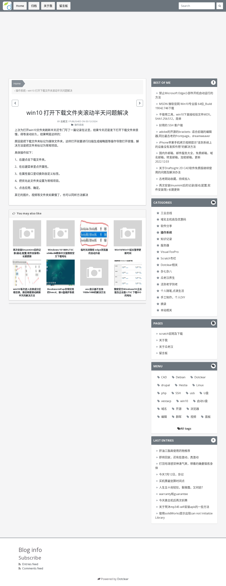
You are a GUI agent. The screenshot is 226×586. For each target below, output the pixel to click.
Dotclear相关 (169, 265)
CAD (164, 377)
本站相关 (166, 310)
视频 (193, 417)
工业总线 (166, 213)
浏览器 (195, 409)
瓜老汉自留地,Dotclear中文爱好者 (7, 5)
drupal (165, 385)
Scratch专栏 (168, 258)
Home (17, 83)
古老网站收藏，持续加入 (174, 179)
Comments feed (32, 568)
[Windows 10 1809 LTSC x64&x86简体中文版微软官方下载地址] (60, 233)
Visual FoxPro (170, 252)
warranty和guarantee (173, 494)
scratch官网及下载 (171, 334)
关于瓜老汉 (166, 347)
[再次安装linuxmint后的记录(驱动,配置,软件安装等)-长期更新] (27, 233)
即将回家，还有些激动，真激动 (179, 457)
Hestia (183, 385)
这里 (87, 130)
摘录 (163, 304)
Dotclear (200, 377)
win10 (184, 401)
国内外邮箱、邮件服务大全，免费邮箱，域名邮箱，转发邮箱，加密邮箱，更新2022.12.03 (184, 157)
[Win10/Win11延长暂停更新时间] (128, 233)
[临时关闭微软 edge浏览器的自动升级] (94, 233)
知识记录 (166, 239)
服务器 (165, 245)
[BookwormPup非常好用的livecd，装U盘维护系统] (60, 273)
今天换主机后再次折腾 (173, 500)
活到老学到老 (169, 284)
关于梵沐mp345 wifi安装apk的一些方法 (184, 507)
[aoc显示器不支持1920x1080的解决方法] (94, 273)
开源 (179, 409)
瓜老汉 (64, 121)
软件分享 (166, 226)
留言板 (163, 353)
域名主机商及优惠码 (173, 219)
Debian (180, 377)
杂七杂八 (166, 271)
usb (192, 393)
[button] (15, 103)
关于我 (163, 340)
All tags (185, 428)
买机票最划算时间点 (172, 481)
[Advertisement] (113, 45)
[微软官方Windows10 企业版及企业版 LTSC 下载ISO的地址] (128, 273)
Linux (200, 385)
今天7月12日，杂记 (171, 474)
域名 (164, 409)
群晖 (179, 417)
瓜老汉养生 (168, 278)
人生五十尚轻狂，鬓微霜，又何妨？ (181, 487)
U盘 (206, 393)
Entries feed (30, 564)
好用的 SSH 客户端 (171, 125)
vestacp (166, 401)
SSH (178, 393)
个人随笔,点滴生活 (172, 291)
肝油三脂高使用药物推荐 (174, 451)
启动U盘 (202, 401)
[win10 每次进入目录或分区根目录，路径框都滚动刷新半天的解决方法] (27, 273)
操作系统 (21, 90)
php (163, 393)
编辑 (164, 417)
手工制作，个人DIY (173, 297)
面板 (208, 417)
